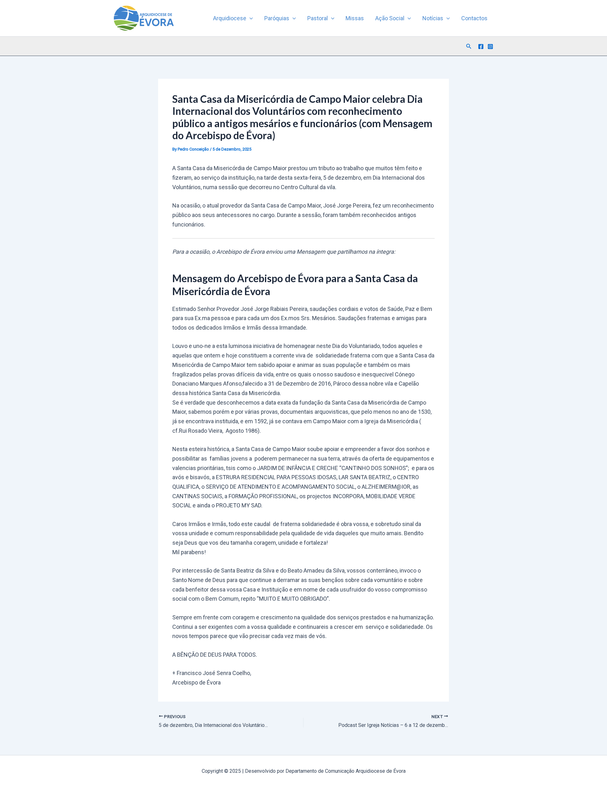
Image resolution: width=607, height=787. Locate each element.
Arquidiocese (229, 18)
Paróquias (276, 18)
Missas (355, 18)
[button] (249, 18)
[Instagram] (490, 46)
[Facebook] (481, 46)
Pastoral (317, 18)
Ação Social (389, 18)
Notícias (432, 18)
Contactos (474, 18)
